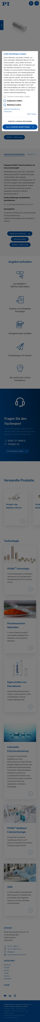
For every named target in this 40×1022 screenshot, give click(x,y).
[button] (20, 126)
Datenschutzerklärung (12, 109)
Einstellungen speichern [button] (20, 121)
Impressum (8, 112)
